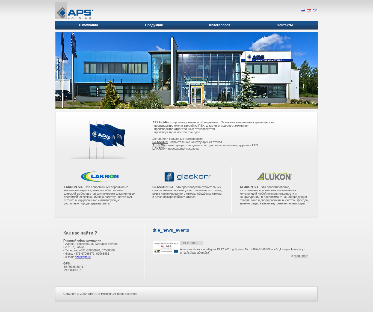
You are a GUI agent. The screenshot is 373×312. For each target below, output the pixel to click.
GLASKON (160, 142)
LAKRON (158, 148)
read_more (301, 255)
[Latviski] (309, 11)
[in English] (315, 11)
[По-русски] (303, 11)
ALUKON (158, 145)
